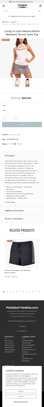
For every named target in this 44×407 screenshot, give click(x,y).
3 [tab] (11, 292)
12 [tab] (40, 292)
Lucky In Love (14, 135)
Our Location (9, 343)
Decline (20, 396)
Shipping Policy (10, 349)
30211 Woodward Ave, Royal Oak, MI (23, 321)
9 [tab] (30, 292)
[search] (22, 11)
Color (4, 105)
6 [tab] (20, 292)
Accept (20, 391)
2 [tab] (8, 292)
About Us (23, 326)
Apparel (13, 22)
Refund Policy (9, 347)
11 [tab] (36, 292)
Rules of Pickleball (28, 345)
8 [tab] (27, 292)
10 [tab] (33, 292)
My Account (9, 340)
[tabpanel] (22, 258)
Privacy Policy (20, 386)
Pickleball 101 (27, 347)
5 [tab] (17, 292)
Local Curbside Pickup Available (22, 1)
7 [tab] (24, 292)
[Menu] (3, 5)
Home (7, 22)
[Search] (39, 11)
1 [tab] (4, 292)
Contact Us (23, 331)
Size (4, 110)
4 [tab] (14, 292)
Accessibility (9, 352)
